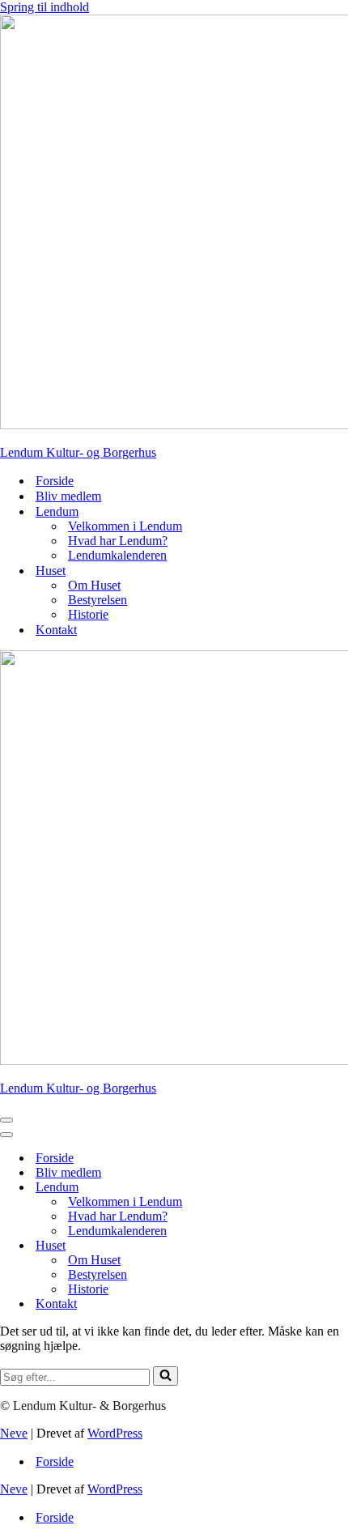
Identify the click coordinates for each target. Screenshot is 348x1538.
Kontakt (56, 630)
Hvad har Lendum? (118, 540)
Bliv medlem (68, 496)
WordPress (114, 1433)
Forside (55, 481)
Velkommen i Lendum (125, 526)
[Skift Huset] (283, 1246)
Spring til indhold (44, 7)
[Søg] (165, 1376)
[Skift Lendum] (283, 1188)
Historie (88, 614)
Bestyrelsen (97, 600)
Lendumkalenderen (117, 555)
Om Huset (94, 585)
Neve (14, 1433)
